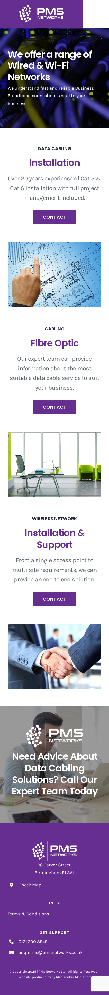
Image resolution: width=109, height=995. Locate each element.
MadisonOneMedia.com (74, 977)
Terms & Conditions (28, 914)
